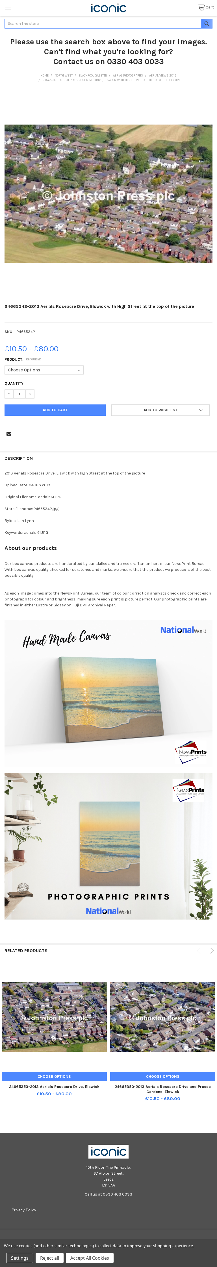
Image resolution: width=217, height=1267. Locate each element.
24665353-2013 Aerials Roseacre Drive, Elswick (54, 1086)
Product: (23, 359)
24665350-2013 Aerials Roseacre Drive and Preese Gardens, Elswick (163, 1089)
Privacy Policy (24, 1210)
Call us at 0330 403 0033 (108, 1194)
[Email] (9, 433)
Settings (20, 1258)
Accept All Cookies (89, 1258)
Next (211, 951)
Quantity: (15, 383)
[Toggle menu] (8, 8)
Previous (199, 951)
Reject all (49, 1258)
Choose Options (54, 1076)
